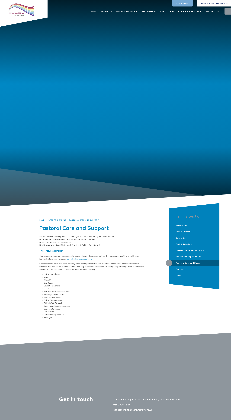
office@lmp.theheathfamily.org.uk (132, 409)
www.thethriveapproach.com (79, 259)
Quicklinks (184, 3)
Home (41, 220)
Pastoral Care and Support (84, 220)
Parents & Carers (57, 220)
